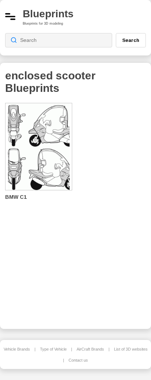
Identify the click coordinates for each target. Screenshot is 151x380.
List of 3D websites (131, 349)
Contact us (78, 360)
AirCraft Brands (90, 349)
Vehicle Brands (17, 349)
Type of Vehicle (53, 349)
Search (130, 40)
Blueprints (48, 13)
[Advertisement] (114, 211)
